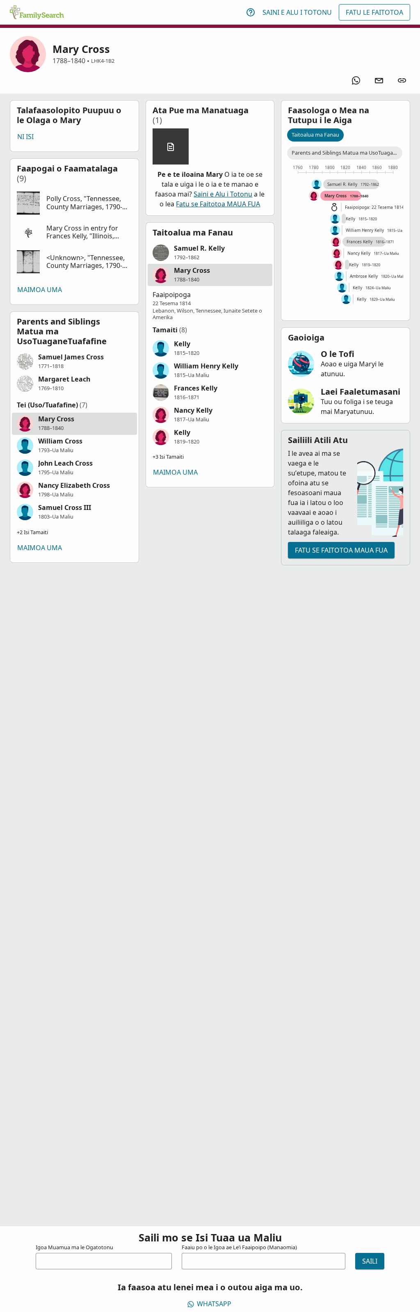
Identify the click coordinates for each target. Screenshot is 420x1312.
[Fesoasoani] (250, 12)
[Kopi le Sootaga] (402, 80)
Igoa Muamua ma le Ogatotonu (74, 1247)
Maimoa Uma (39, 289)
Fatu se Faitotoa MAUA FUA (218, 203)
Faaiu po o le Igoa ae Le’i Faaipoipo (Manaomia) (239, 1247)
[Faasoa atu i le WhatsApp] (356, 80)
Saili (369, 1261)
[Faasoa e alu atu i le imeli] (379, 80)
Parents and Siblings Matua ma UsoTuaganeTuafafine (347, 152)
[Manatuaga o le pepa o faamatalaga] (171, 146)
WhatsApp (214, 1303)
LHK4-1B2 (102, 60)
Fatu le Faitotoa (374, 12)
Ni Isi (25, 136)
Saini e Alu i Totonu (297, 12)
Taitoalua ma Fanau (315, 134)
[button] (74, 203)
